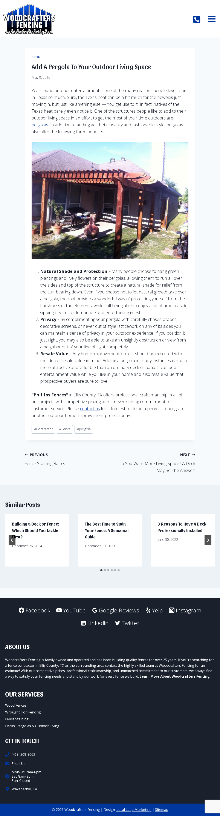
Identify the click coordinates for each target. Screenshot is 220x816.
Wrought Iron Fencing (23, 712)
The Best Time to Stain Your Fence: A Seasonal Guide (106, 530)
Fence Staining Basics (45, 459)
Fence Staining (17, 719)
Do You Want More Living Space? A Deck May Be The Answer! (157, 462)
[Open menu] (212, 18)
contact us (90, 408)
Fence (65, 429)
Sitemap (161, 809)
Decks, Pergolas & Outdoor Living (32, 726)
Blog (36, 57)
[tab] (101, 570)
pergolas (40, 125)
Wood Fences (15, 705)
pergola (84, 429)
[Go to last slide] (12, 540)
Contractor (43, 429)
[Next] (208, 540)
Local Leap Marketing (133, 809)
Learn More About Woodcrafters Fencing (175, 676)
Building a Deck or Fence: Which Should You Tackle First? (35, 530)
